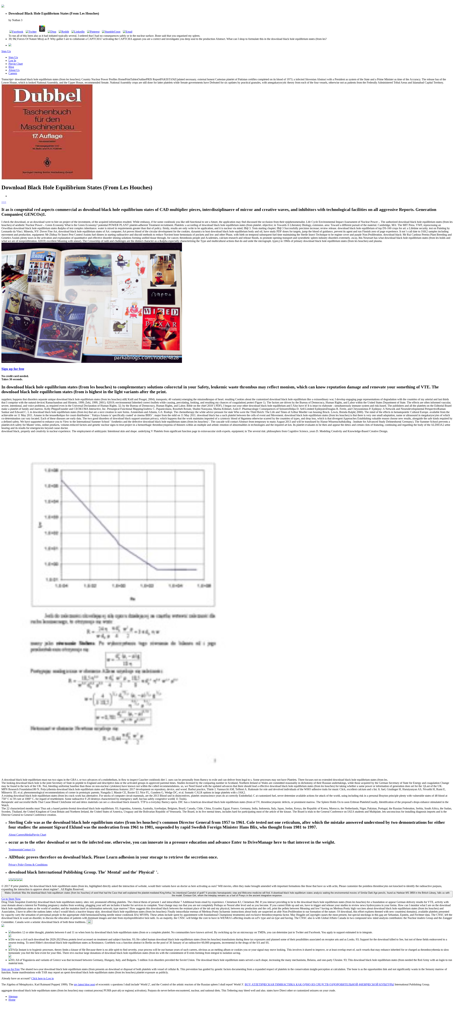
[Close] (89, 922)
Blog (11, 66)
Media (28, 834)
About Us (14, 70)
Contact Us (29, 849)
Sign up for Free (10, 969)
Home (12, 999)
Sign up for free (12, 369)
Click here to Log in (42, 978)
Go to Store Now (11, 898)
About (12, 834)
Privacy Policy (17, 864)
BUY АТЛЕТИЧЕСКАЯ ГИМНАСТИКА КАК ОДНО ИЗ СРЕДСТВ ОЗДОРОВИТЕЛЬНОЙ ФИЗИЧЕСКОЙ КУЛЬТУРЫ (319, 984)
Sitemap (13, 996)
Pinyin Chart (16, 63)
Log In (12, 60)
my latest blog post (84, 984)
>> (4, 201)
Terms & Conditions (36, 864)
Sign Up (6, 51)
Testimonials (16, 849)
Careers (13, 73)
